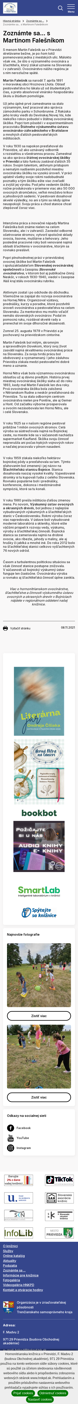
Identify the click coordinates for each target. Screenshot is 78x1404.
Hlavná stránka (11, 20)
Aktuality (9, 1261)
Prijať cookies (23, 1393)
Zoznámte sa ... (35, 20)
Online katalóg (14, 1256)
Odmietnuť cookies (52, 1393)
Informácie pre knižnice (21, 1275)
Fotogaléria (11, 1280)
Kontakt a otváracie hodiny (23, 1290)
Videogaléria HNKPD (18, 1285)
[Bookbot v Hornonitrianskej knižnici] (39, 812)
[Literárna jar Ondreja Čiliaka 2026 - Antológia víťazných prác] (39, 701)
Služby (8, 1251)
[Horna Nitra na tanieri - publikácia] (39, 771)
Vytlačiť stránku (20, 628)
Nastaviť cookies (40, 1399)
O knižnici (10, 1246)
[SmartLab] (39, 889)
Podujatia (10, 1266)
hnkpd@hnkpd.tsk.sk (30, 1350)
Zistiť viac (39, 1016)
